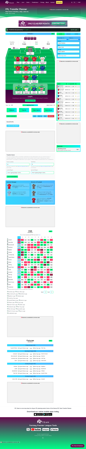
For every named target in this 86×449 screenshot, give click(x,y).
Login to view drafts (12, 125)
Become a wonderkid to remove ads (59, 9)
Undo (34, 116)
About (47, 2)
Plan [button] (18, 2)
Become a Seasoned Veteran (23, 166)
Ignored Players (34, 170)
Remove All (50, 116)
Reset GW (40, 116)
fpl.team (47, 434)
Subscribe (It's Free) (30, 100)
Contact (52, 2)
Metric (48, 105)
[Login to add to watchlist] (79, 86)
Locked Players (10, 170)
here (39, 235)
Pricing (42, 2)
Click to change (12, 13)
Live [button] (23, 2)
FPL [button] (74, 2)
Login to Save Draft (11, 116)
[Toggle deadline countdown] (12, 105)
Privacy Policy (38, 435)
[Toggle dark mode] (72, 2)
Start (42, 292)
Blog (50, 435)
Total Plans (33, 161)
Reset (45, 116)
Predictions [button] (35, 2)
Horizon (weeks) (10, 161)
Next (53, 33)
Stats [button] (28, 2)
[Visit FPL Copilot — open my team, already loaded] (43, 30)
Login (79, 2)
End (48, 292)
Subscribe (59, 2)
